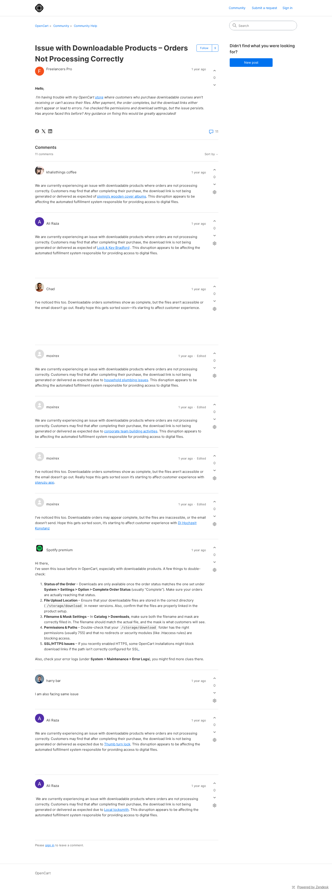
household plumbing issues (126, 380)
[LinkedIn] (50, 131)
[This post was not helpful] (214, 85)
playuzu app (44, 482)
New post (251, 62)
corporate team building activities (130, 431)
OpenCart (42, 26)
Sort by (210, 154)
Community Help (85, 26)
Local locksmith (116, 809)
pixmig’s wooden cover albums (121, 196)
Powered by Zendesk (313, 887)
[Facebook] (37, 131)
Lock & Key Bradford (113, 247)
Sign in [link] (287, 8)
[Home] (39, 8)
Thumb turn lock (117, 744)
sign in (49, 845)
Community (237, 8)
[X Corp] (44, 131)
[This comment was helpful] (214, 170)
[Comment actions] (214, 192)
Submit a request (264, 8)
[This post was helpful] (214, 71)
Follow (204, 48)
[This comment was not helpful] (214, 184)
